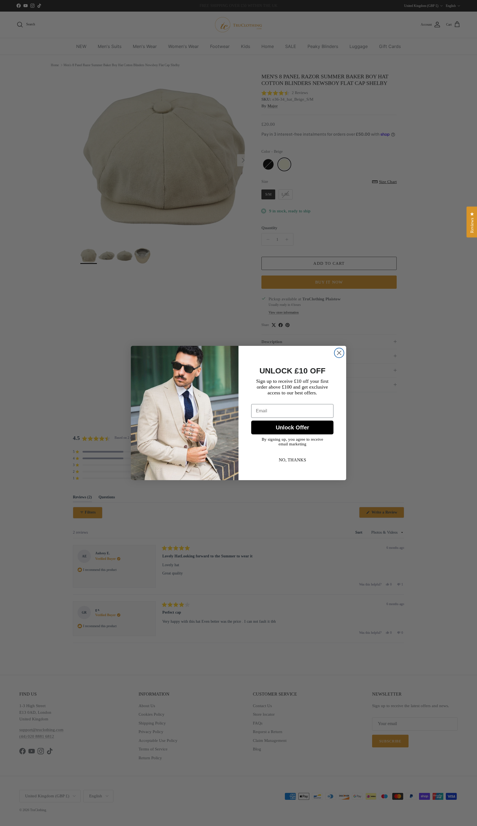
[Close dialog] (339, 353)
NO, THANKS (292, 460)
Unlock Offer (292, 427)
